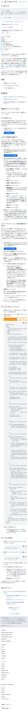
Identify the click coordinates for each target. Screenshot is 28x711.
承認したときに (19, 531)
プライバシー (9, 704)
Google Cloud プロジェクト (10, 99)
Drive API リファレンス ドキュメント (16, 599)
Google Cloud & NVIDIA (6, 641)
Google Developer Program (7, 632)
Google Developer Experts (6, 636)
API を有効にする (9, 132)
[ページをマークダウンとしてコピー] (7, 33)
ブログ (2, 647)
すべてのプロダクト (5, 699)
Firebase (3, 668)
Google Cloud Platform (6, 694)
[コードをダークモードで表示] (24, 323)
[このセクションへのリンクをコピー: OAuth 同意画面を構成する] (19, 137)
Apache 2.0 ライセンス (12, 620)
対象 (18, 160)
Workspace (15, 2)
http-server (16, 541)
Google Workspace (9, 21)
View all (2, 679)
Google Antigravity (5, 672)
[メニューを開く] (2, 1)
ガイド (23, 21)
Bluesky (2, 649)
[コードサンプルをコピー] (26, 323)
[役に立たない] (17, 24)
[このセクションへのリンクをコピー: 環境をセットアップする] (20, 109)
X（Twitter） (4, 655)
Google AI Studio (4, 670)
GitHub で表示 (22, 319)
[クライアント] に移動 (10, 248)
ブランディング (11, 160)
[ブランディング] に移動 (10, 155)
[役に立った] (15, 24)
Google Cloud (4, 674)
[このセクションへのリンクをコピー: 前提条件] (9, 93)
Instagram (3, 651)
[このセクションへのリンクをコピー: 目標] (5, 80)
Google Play (3, 677)
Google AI (3, 696)
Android (2, 664)
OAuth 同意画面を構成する (17, 218)
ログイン (24, 1)
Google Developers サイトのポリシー (14, 621)
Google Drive (5, 6)
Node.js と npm (7, 97)
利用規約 (3, 704)
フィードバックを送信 (7, 27)
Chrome (3, 666)
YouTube (3, 658)
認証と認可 (8, 66)
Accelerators (4, 639)
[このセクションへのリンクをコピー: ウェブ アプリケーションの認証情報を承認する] (6, 226)
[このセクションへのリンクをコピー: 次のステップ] (12, 588)
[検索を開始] (20, 1)
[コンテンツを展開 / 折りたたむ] (10, 37)
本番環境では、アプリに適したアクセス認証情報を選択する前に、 (13, 65)
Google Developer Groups (6, 634)
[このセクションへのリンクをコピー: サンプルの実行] (13, 538)
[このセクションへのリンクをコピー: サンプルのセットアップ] (20, 307)
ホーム (2, 21)
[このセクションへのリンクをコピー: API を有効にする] (13, 118)
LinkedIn (3, 653)
